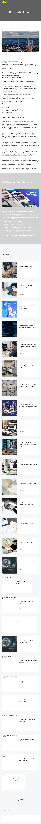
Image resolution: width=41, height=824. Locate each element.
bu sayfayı (30, 103)
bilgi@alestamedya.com (9, 115)
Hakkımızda (23, 817)
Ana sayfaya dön (23, 117)
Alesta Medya (30, 65)
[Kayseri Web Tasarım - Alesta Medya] (4, 2)
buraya (9, 137)
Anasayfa (15, 14)
